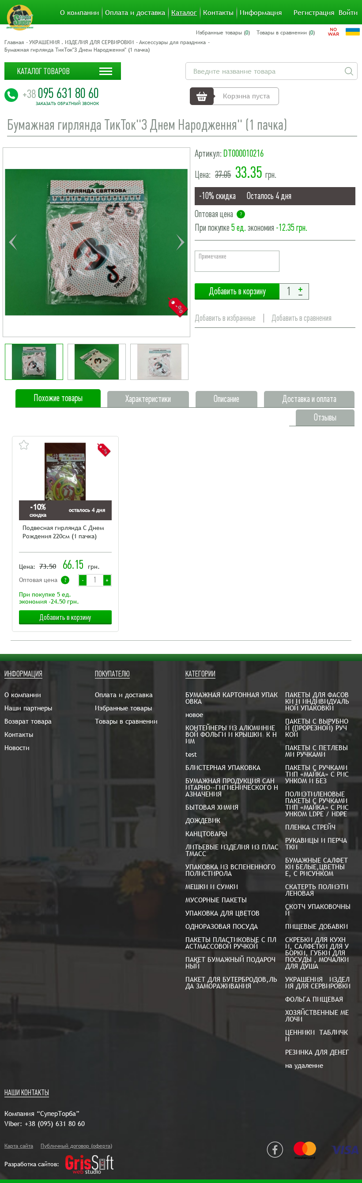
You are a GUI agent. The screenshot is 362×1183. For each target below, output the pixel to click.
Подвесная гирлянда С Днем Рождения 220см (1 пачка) (63, 532)
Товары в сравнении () (285, 32)
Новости (17, 747)
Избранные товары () (223, 32)
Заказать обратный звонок (67, 103)
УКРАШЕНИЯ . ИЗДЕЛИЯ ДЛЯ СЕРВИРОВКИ (81, 42)
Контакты (218, 12)
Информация (261, 12)
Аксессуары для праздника (172, 42)
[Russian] (333, 32)
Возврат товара (28, 721)
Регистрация (314, 12)
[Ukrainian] (353, 32)
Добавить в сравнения (302, 318)
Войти (348, 12)
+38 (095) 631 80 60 (55, 1123)
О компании (79, 12)
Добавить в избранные (225, 318)
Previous (12, 242)
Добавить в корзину (237, 291)
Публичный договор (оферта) (76, 1146)
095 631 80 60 (61, 93)
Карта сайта (18, 1146)
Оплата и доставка (135, 12)
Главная (14, 42)
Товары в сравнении (126, 721)
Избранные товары (123, 708)
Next (180, 242)
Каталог (184, 12)
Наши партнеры (28, 708)
